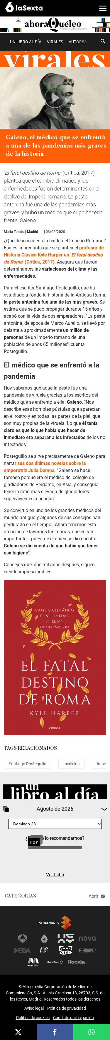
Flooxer (76, 962)
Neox (66, 938)
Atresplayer (55, 962)
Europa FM (87, 950)
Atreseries (44, 950)
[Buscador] (103, 41)
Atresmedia (55, 923)
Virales (55, 41)
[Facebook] (55, 1032)
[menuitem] (25, 41)
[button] (100, 8)
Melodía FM (33, 962)
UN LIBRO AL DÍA (25, 41)
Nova (87, 938)
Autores (78, 41)
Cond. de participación (73, 1017)
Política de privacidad (66, 1008)
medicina (71, 763)
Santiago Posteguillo (27, 763)
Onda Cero (66, 950)
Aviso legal (34, 1008)
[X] (18, 1032)
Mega (22, 950)
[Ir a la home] (55, 24)
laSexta (44, 938)
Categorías (20, 896)
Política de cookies (33, 1017)
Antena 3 (22, 938)
